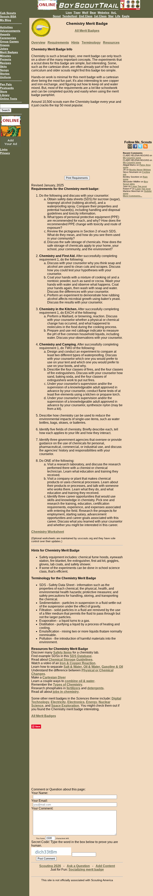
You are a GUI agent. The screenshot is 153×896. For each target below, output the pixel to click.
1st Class (100, 16)
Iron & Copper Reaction (77, 663)
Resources (111, 42)
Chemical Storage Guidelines (70, 659)
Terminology (91, 42)
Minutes (5, 55)
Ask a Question (78, 866)
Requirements (58, 42)
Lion (69, 12)
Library (5, 95)
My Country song (132, 158)
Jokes (4, 48)
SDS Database (81, 656)
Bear (93, 12)
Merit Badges (9, 52)
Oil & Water (91, 666)
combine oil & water (79, 681)
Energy (91, 702)
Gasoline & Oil (112, 666)
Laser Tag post (139, 186)
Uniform (5, 77)
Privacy (5, 153)
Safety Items (62, 652)
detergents (95, 688)
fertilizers (73, 688)
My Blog (5, 20)
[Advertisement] (137, 77)
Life (117, 16)
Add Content (105, 866)
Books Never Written (140, 169)
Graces (5, 45)
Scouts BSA (8, 16)
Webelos (103, 12)
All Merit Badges (87, 30)
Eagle (125, 16)
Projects (5, 59)
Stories (5, 73)
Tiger (77, 12)
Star (111, 16)
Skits (3, 66)
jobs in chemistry (66, 691)
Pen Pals (6, 84)
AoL (114, 12)
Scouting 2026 (50, 866)
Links (4, 149)
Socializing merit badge (86, 869)
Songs (4, 70)
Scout (57, 16)
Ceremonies (8, 37)
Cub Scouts (8, 12)
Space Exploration (65, 705)
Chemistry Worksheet (47, 531)
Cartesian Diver (54, 677)
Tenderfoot (69, 16)
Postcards (7, 88)
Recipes (5, 62)
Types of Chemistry (67, 684)
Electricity (58, 702)
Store (3, 91)
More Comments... (132, 196)
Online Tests (8, 98)
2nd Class (85, 16)
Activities (6, 27)
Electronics (75, 702)
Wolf (85, 12)
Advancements (10, 30)
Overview (38, 42)
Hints (75, 42)
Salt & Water (73, 666)
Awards (5, 34)
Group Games (9, 41)
